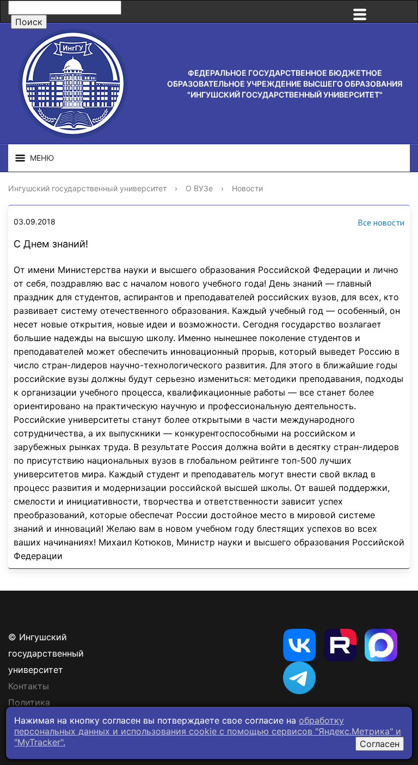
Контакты (28, 686)
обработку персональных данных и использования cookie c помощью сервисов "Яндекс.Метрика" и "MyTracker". (207, 731)
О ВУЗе (199, 188)
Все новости (381, 222)
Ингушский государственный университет (87, 188)
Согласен (379, 743)
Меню (42, 157)
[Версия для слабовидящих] (396, 11)
